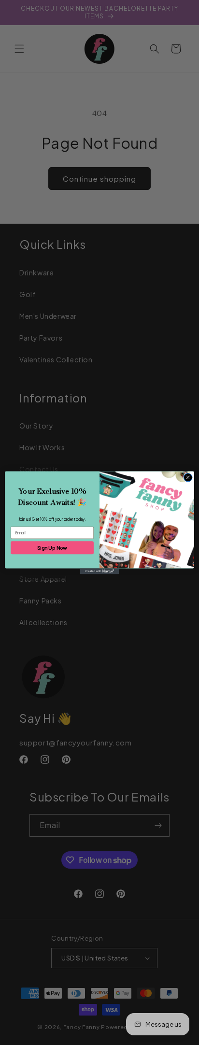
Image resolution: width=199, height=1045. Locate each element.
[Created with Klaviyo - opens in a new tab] (99, 571)
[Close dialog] (188, 477)
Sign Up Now (52, 547)
